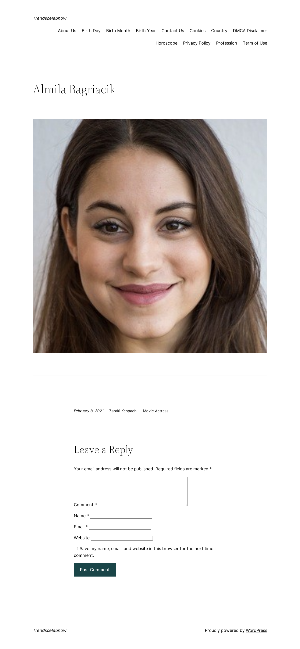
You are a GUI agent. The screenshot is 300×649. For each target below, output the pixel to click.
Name (81, 515)
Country (219, 30)
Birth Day (91, 30)
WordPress (256, 630)
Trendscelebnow (50, 18)
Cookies (198, 30)
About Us (67, 30)
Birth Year (146, 30)
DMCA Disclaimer (250, 30)
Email (81, 526)
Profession (226, 43)
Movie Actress (155, 410)
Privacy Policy (196, 43)
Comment (85, 504)
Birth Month (118, 30)
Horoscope (166, 43)
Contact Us (172, 30)
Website (82, 537)
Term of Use (255, 43)
